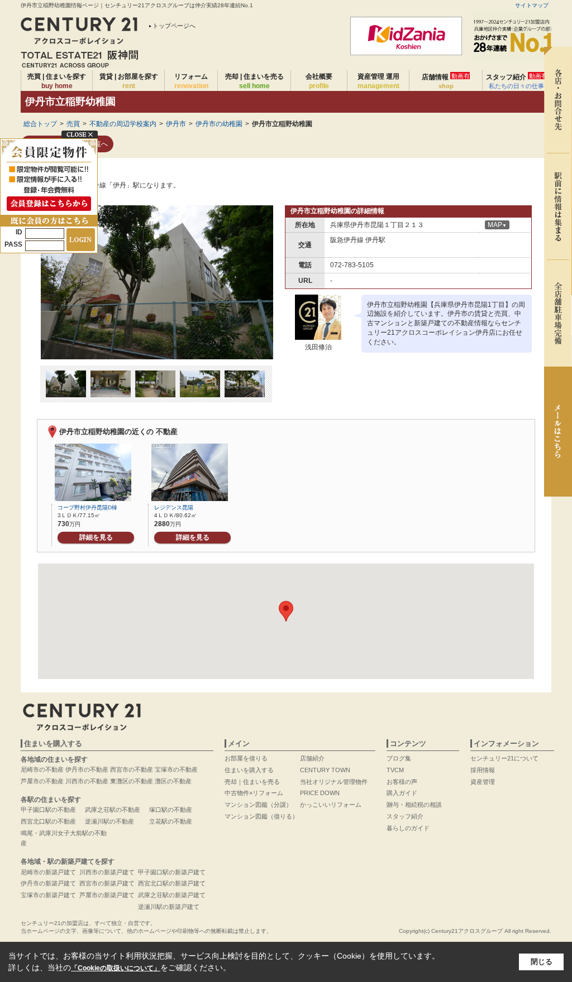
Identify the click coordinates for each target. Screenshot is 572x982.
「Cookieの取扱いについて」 (115, 968)
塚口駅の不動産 (170, 809)
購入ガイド (402, 793)
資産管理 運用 (378, 81)
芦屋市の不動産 (42, 781)
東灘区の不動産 (131, 781)
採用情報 (482, 770)
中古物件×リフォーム (254, 793)
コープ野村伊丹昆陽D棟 (87, 507)
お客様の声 (402, 781)
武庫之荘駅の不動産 (112, 809)
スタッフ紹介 (516, 81)
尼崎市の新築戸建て (48, 872)
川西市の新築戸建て (107, 872)
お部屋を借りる (246, 758)
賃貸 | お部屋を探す (128, 81)
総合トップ (40, 124)
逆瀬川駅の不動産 (109, 821)
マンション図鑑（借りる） (261, 816)
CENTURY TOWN (325, 770)
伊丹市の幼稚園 (219, 124)
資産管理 (482, 781)
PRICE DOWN (320, 793)
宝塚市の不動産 (176, 769)
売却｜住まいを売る (252, 781)
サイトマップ (532, 5)
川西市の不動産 (86, 781)
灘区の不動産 (173, 781)
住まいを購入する (249, 770)
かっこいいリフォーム (330, 804)
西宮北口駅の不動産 (48, 821)
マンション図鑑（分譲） (258, 804)
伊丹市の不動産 (86, 769)
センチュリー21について (504, 758)
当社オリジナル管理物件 (334, 781)
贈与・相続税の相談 (414, 804)
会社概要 (319, 81)
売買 (73, 124)
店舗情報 (446, 81)
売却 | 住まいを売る (254, 81)
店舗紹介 (312, 758)
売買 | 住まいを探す (56, 81)
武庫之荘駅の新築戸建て (172, 895)
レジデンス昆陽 (173, 507)
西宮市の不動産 (131, 769)
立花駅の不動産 (170, 821)
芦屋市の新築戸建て (107, 895)
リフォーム (191, 81)
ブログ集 (399, 758)
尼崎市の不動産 (42, 769)
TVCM (395, 770)
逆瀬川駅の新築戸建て (168, 906)
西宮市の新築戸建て (107, 883)
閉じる (541, 961)
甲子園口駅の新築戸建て (172, 872)
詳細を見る (96, 537)
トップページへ (174, 25)
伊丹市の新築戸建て (48, 883)
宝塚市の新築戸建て (48, 895)
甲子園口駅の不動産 (48, 809)
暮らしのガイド (408, 828)
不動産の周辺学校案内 (122, 124)
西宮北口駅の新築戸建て (172, 883)
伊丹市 (176, 124)
